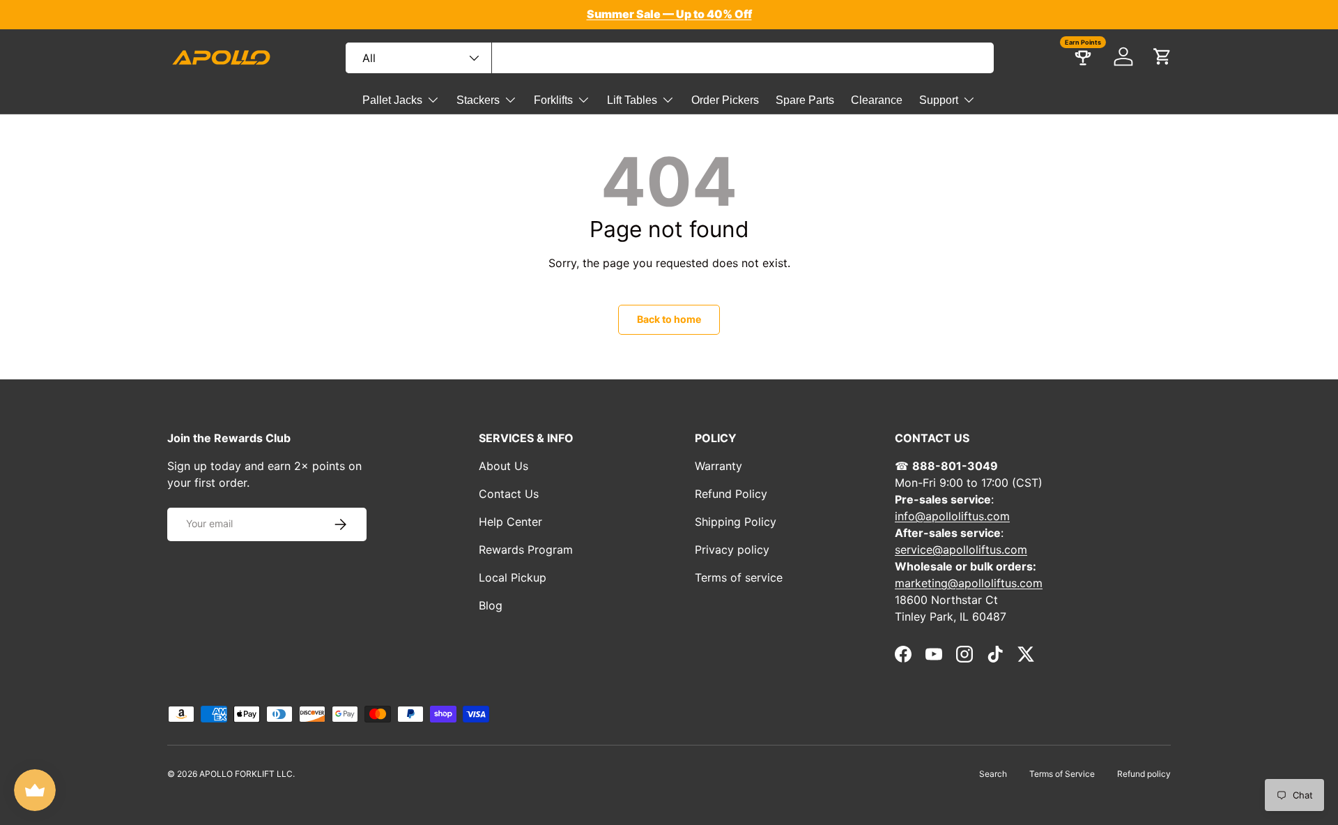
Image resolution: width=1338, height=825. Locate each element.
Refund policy (1144, 774)
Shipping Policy (735, 522)
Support (938, 100)
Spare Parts (805, 100)
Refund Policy (731, 494)
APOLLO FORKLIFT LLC (246, 774)
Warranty (718, 466)
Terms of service (739, 577)
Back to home (669, 319)
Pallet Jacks (392, 100)
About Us (503, 466)
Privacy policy (732, 550)
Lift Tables (632, 100)
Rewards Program (526, 550)
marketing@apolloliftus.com (969, 583)
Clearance (876, 100)
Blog (490, 605)
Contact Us (509, 494)
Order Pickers (725, 100)
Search (993, 774)
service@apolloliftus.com (961, 550)
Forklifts (553, 100)
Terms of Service (1062, 774)
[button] (1162, 56)
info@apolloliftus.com (952, 516)
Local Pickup (512, 577)
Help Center (510, 522)
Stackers (478, 100)
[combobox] (670, 58)
